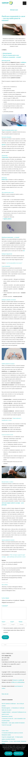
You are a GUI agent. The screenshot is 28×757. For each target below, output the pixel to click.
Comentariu (5, 605)
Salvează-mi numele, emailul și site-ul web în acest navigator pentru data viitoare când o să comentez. (14, 630)
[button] (24, 3)
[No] (26, 750)
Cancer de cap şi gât (6, 725)
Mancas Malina (5, 584)
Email (12, 621)
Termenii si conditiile (17, 680)
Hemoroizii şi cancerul (7, 716)
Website (20, 621)
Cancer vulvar (5, 730)
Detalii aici (18, 753)
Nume (3, 621)
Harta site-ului (5, 694)
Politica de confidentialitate (18, 682)
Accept (8, 753)
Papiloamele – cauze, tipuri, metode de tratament (13, 722)
